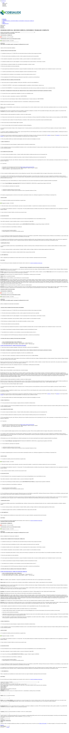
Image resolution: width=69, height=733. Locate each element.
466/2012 (49, 135)
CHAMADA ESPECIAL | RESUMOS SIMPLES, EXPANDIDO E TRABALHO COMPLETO (18, 20)
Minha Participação (5, 23)
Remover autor (8, 720)
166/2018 (1, 136)
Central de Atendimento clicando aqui (36, 520)
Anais (3, 21)
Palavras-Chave (13, 684)
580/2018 (57, 135)
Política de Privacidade (42, 723)
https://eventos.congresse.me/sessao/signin (27, 424)
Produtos (3, 22)
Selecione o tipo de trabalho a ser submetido (7, 32)
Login (3, 2)
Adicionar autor (3, 720)
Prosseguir (2, 725)
